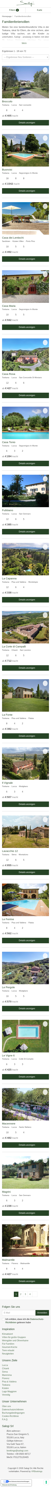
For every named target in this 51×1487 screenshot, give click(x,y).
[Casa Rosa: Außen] (25, 354)
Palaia (31, 718)
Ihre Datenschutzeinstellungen (19, 1481)
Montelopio (33, 582)
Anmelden (42, 1313)
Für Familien (8, 1344)
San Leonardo (25, 105)
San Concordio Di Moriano (30, 377)
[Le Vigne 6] (25, 1036)
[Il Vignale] (25, 763)
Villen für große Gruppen (14, 1337)
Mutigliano (23, 786)
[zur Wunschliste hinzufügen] (45, 70)
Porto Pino (30, 241)
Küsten (5, 1388)
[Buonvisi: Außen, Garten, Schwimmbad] (25, 150)
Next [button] (46, 82)
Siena (14, 854)
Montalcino (23, 854)
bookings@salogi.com (17, 1450)
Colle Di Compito (26, 1059)
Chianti (15, 650)
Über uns (6, 1406)
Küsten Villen (18, 241)
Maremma (7, 1375)
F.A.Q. (5, 1419)
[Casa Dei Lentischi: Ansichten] (25, 218)
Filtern (13, 10)
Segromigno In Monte (28, 173)
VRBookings (36, 1471)
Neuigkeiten (8, 1354)
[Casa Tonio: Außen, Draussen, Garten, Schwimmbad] (25, 423)
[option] (25, 82)
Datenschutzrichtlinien (13, 1409)
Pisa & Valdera (9, 1381)
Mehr (25, 43)
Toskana (5, 105)
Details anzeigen (26, 122)
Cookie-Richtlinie (10, 1416)
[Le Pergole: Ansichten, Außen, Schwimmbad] (25, 968)
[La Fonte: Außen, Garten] (25, 695)
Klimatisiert (7, 1334)
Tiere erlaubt (8, 1350)
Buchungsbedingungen (13, 1413)
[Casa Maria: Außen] (25, 286)
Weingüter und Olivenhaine (15, 1340)
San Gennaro (25, 514)
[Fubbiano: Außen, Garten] (25, 491)
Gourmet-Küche (9, 1347)
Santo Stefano (25, 1127)
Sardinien (6, 241)
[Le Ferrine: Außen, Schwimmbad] (25, 900)
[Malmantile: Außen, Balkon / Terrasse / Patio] (25, 1240)
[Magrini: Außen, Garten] (25, 1172)
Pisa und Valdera (19, 582)
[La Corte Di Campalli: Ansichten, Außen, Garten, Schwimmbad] (25, 627)
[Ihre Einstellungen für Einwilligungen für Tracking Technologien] (46, 1482)
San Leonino (25, 650)
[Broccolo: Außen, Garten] (25, 82)
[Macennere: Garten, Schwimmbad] (25, 1104)
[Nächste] (34, 1294)
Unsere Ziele (9, 1360)
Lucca (14, 105)
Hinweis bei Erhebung (9, 1485)
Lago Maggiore (9, 1391)
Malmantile (25, 1263)
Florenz (15, 1263)
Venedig (6, 1395)
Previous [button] (4, 82)
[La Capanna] (25, 559)
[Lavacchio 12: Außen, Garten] (25, 831)
